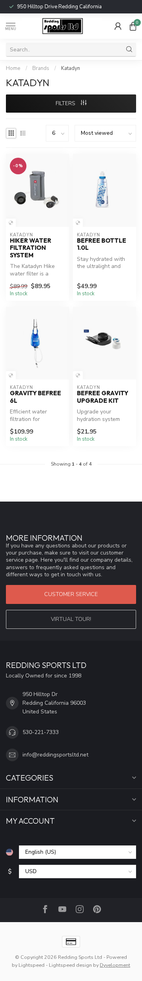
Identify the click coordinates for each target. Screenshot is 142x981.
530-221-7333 (72, 6)
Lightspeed (32, 965)
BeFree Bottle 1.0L (101, 244)
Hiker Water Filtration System (30, 248)
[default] (11, 223)
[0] (133, 26)
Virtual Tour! (71, 619)
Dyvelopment (115, 965)
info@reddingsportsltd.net (55, 754)
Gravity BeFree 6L (35, 397)
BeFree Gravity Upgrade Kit (102, 397)
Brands (40, 68)
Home (13, 68)
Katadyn (70, 68)
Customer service (71, 594)
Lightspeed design (70, 965)
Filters (66, 103)
